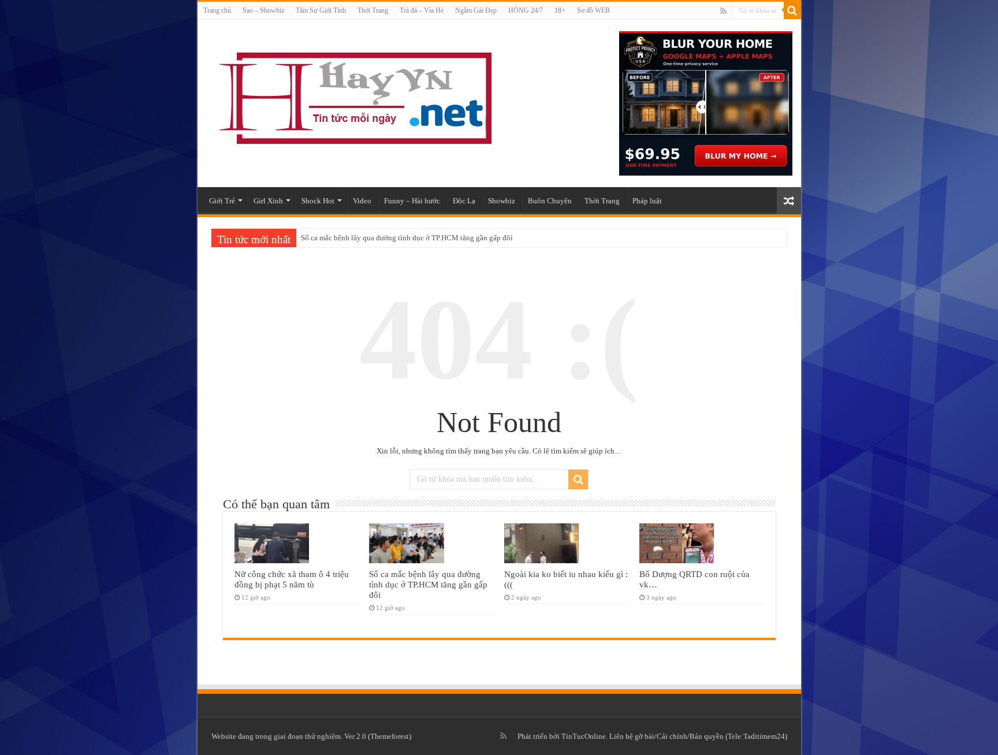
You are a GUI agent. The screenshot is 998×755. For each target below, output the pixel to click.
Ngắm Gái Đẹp (476, 10)
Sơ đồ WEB (593, 10)
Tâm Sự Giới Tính (321, 10)
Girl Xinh (268, 200)
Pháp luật (647, 200)
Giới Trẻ (222, 200)
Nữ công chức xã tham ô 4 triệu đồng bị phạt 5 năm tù (291, 579)
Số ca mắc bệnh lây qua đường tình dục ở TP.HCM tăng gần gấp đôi (407, 237)
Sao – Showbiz (263, 10)
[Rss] (723, 11)
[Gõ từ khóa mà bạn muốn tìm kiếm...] (792, 10)
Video (362, 200)
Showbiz (501, 200)
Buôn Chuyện (550, 200)
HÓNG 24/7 (525, 10)
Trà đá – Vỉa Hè (422, 10)
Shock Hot (317, 200)
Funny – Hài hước (412, 200)
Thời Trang (373, 10)
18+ (559, 10)
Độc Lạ (464, 200)
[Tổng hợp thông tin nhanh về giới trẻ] (353, 95)
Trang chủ (217, 10)
